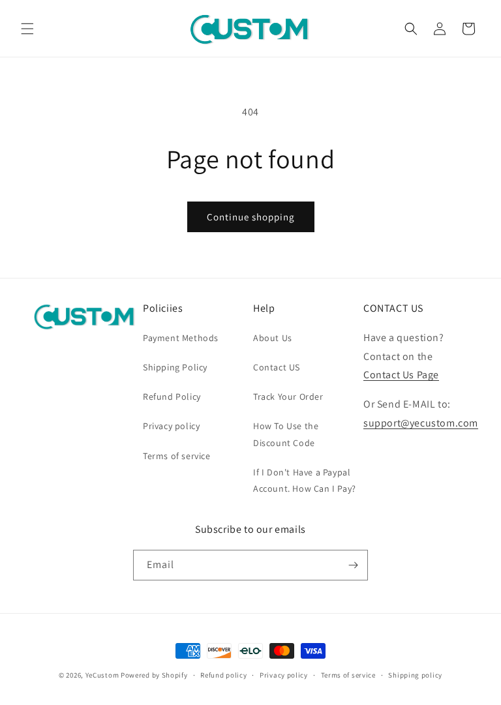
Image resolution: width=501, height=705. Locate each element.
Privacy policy (171, 426)
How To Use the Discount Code (285, 434)
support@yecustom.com (420, 423)
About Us (272, 338)
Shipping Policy (175, 367)
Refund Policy (172, 396)
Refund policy (223, 675)
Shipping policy (415, 675)
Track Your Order (288, 396)
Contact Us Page (401, 375)
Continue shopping (251, 217)
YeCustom (102, 675)
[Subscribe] (353, 565)
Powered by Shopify (154, 675)
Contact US (276, 367)
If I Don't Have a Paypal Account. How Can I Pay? (304, 480)
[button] (27, 28)
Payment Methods (181, 338)
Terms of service (177, 456)
